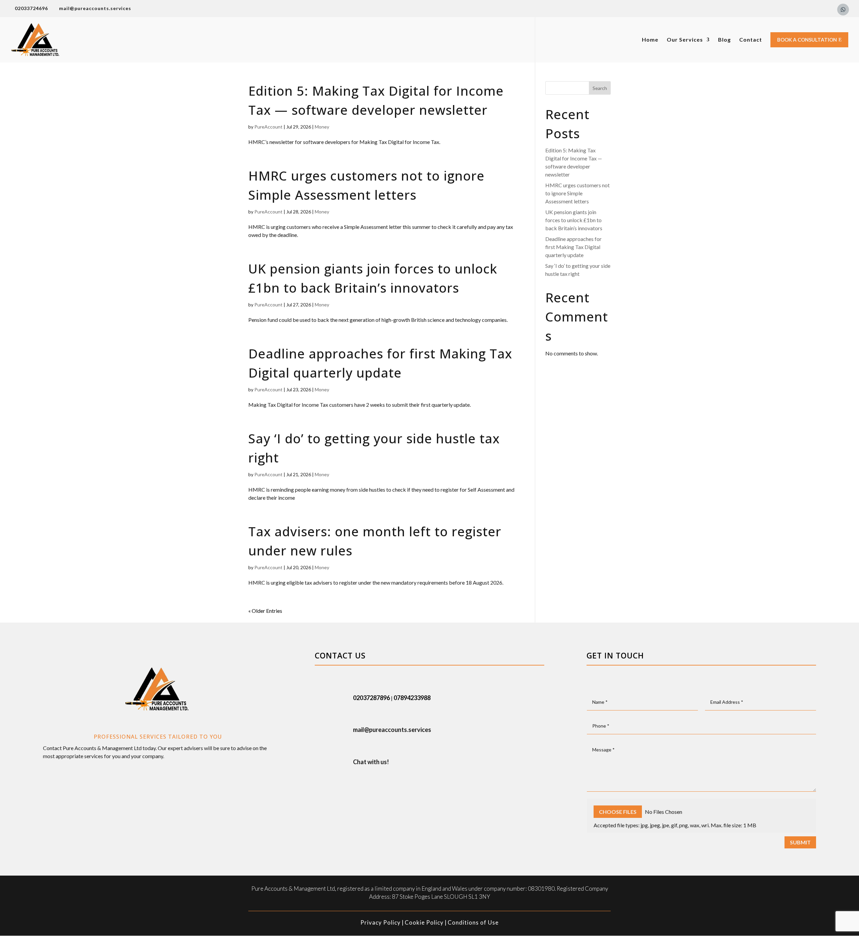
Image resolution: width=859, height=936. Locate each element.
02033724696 (31, 8)
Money (322, 127)
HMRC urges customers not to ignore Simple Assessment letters (577, 193)
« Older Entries (265, 610)
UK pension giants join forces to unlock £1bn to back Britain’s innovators (573, 220)
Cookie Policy (424, 922)
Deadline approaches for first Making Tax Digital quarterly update (573, 247)
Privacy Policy (380, 922)
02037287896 (371, 697)
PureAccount (268, 127)
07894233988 (412, 697)
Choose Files (618, 811)
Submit (800, 842)
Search (600, 88)
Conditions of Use (473, 922)
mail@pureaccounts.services (392, 729)
